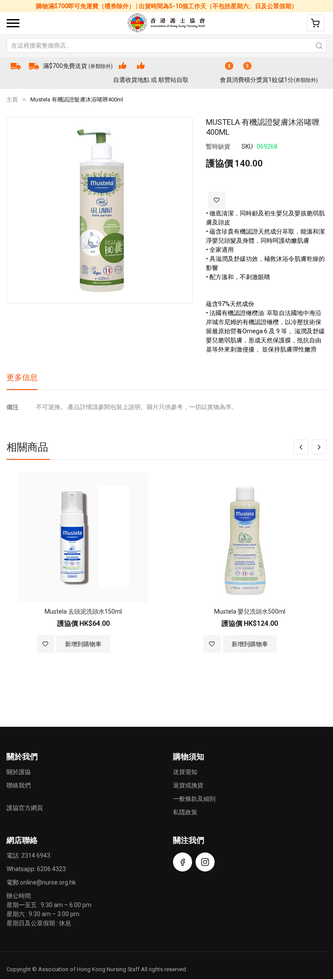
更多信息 (22, 377)
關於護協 (19, 771)
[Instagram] (205, 862)
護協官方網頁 (25, 807)
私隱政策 (185, 812)
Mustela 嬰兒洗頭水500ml (249, 611)
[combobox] (166, 45)
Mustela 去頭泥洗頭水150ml (83, 611)
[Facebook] (182, 862)
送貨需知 (185, 771)
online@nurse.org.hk (48, 882)
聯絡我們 (19, 785)
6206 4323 (51, 868)
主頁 (12, 99)
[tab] (22, 380)
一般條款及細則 (194, 798)
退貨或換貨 (188, 785)
